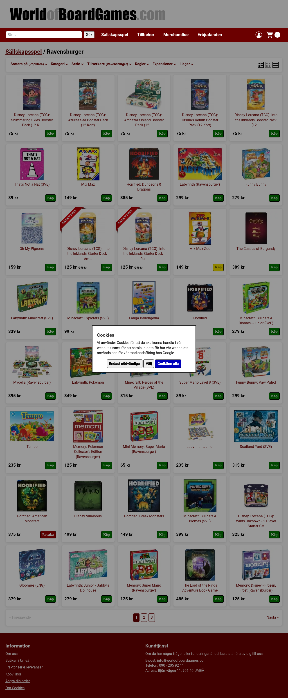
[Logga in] (258, 34)
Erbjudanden (210, 34)
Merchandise (176, 34)
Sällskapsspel (114, 34)
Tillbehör (145, 34)
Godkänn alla (168, 364)
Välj (149, 364)
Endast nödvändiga (124, 364)
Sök (89, 35)
